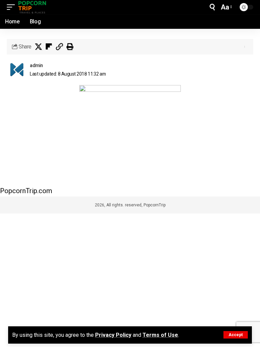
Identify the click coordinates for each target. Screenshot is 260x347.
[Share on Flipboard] (48, 46)
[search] (212, 7)
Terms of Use (160, 335)
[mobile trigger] (12, 7)
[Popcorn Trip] (32, 7)
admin (36, 65)
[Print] (69, 46)
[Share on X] (38, 46)
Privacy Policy (113, 335)
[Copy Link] (59, 46)
